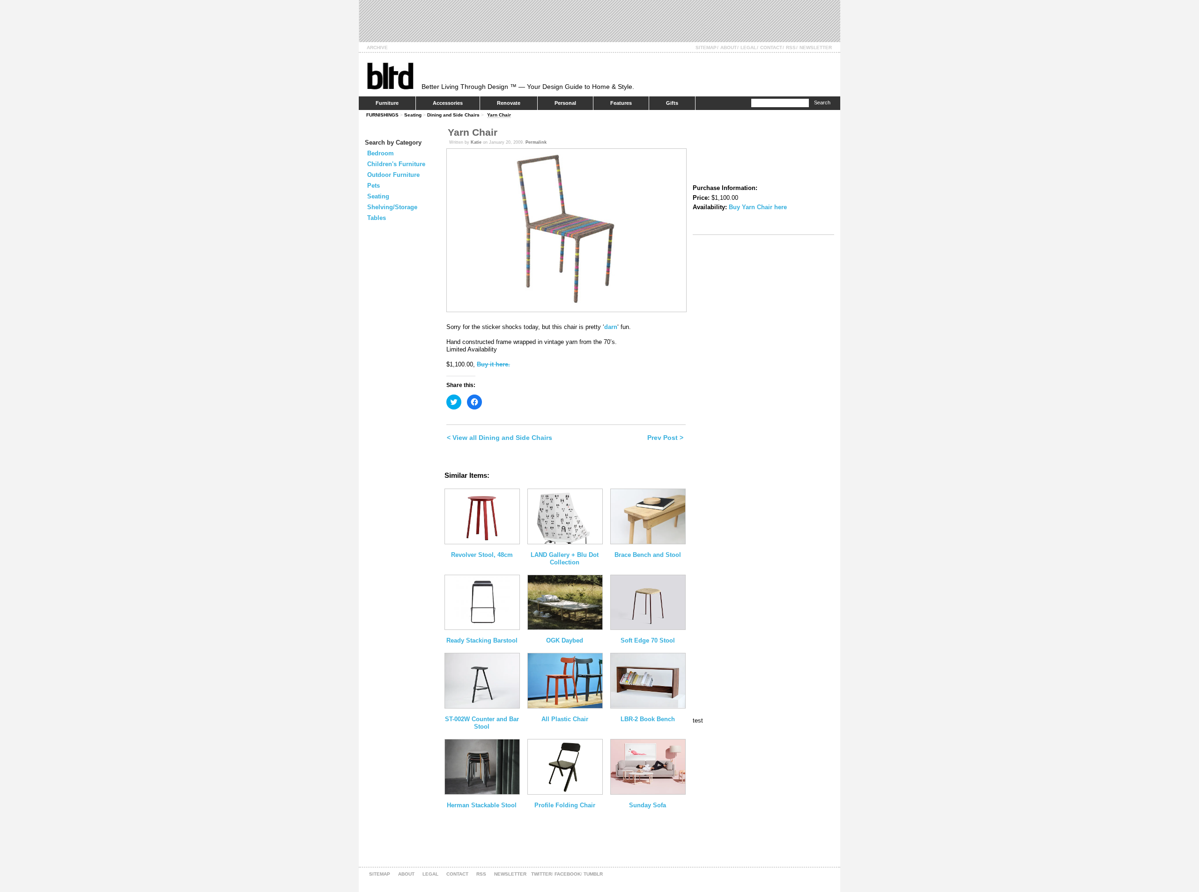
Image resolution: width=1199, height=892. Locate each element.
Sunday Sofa (647, 805)
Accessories (448, 103)
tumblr (593, 874)
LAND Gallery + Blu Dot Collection (565, 558)
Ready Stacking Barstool (482, 640)
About (728, 47)
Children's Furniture (396, 164)
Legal (748, 47)
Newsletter (815, 47)
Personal (565, 103)
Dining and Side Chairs (453, 114)
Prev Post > (665, 437)
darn (610, 326)
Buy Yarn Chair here (758, 207)
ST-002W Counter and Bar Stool (482, 723)
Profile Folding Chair (564, 805)
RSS (791, 47)
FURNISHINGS (382, 114)
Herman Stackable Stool (482, 805)
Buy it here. (493, 364)
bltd (390, 75)
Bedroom (380, 153)
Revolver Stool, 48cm (482, 554)
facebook (568, 874)
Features (621, 103)
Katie (476, 142)
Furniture (387, 103)
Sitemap (706, 47)
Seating (413, 114)
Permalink (536, 142)
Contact (771, 47)
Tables (376, 217)
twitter (541, 874)
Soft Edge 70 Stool (648, 640)
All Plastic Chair (564, 719)
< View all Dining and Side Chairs (499, 437)
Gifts (672, 103)
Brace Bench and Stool (647, 554)
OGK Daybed (564, 640)
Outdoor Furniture (393, 174)
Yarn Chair (499, 114)
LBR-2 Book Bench (648, 719)
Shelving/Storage (392, 207)
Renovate (508, 103)
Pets (373, 185)
